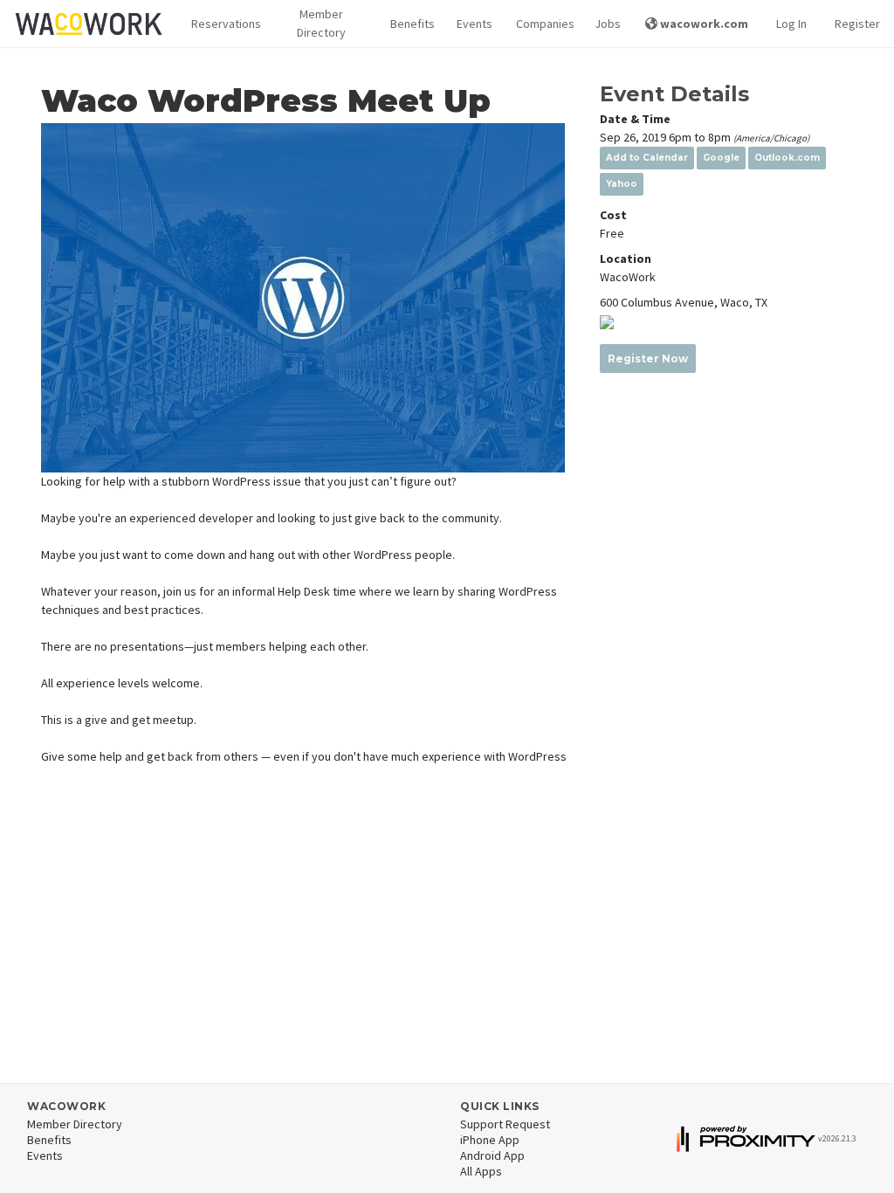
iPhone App (489, 1140)
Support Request (505, 1124)
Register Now (648, 358)
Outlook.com (787, 157)
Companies (541, 23)
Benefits (409, 23)
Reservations (221, 23)
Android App (492, 1155)
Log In (791, 23)
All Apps (481, 1171)
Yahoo (621, 184)
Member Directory (321, 23)
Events (472, 23)
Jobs (606, 23)
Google (721, 157)
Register (857, 23)
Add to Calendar (647, 157)
